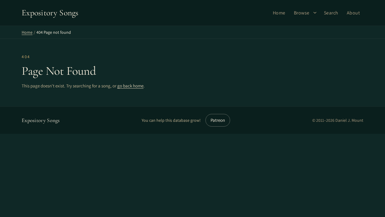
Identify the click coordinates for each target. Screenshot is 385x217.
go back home (130, 86)
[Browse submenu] (315, 12)
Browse (302, 13)
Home (279, 13)
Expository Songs (41, 120)
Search (331, 13)
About (353, 13)
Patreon (218, 120)
